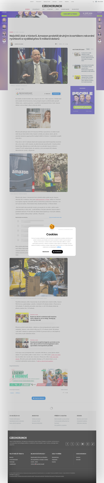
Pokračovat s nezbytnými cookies (65, 229)
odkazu (59, 247)
